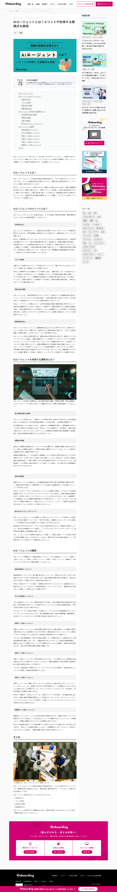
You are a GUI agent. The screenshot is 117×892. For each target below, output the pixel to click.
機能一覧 (30, 4)
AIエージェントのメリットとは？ (30, 96)
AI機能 (37, 4)
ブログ (71, 4)
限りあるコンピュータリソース (32, 124)
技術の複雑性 (26, 121)
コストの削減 (26, 102)
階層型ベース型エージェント (31, 145)
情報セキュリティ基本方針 (40, 881)
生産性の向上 (26, 99)
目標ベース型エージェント (30, 136)
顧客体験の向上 (26, 108)
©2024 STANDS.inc (96, 884)
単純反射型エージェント (29, 130)
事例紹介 (45, 4)
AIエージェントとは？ (26, 93)
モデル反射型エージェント (30, 133)
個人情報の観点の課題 (29, 114)
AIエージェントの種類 (26, 127)
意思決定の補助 (26, 105)
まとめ (21, 148)
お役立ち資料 (62, 4)
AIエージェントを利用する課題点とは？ (32, 111)
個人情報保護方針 (28, 881)
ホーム (11, 11)
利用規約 (51, 881)
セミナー (53, 4)
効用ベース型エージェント (30, 139)
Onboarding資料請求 (94, 875)
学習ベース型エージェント (30, 142)
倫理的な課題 (26, 118)
